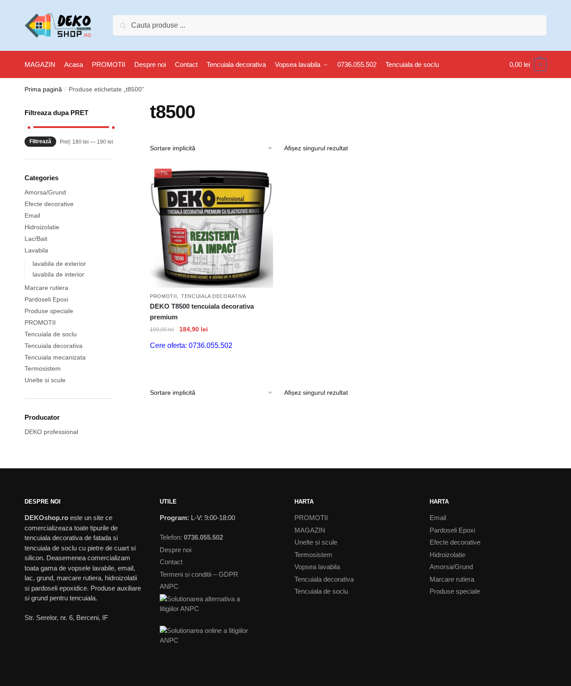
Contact (171, 562)
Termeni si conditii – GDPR (199, 574)
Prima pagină (43, 89)
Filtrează (40, 141)
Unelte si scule (45, 380)
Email (32, 215)
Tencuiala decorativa (213, 296)
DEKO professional (51, 431)
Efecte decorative (49, 203)
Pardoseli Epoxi (46, 299)
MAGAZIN (309, 530)
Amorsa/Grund (45, 192)
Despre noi (175, 550)
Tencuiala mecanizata (55, 357)
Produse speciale (49, 310)
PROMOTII (163, 296)
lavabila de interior (58, 274)
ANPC (169, 586)
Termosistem (43, 368)
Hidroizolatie (42, 227)
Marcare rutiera (46, 287)
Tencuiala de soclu (51, 334)
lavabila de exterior (59, 263)
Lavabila (36, 250)
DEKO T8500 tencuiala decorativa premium (202, 311)
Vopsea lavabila (317, 566)
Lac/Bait (36, 238)
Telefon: (191, 537)
